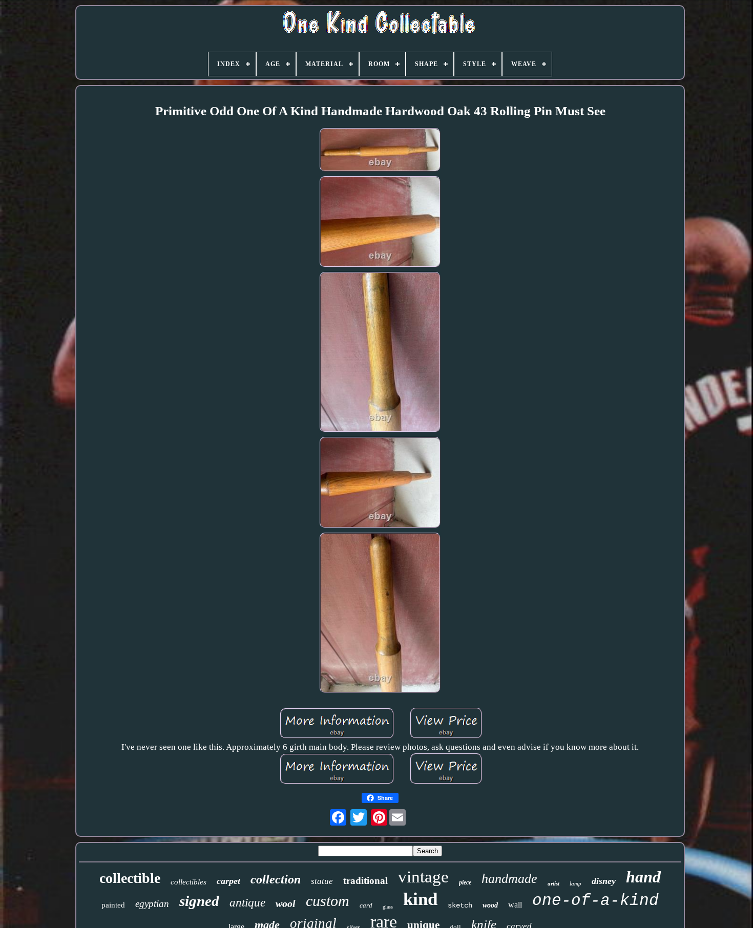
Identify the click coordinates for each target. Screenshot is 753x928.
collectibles (188, 882)
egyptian (152, 903)
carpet (228, 881)
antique (247, 902)
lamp (575, 883)
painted (113, 905)
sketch (460, 905)
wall (515, 904)
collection (275, 879)
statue (322, 881)
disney (604, 881)
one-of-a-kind (595, 901)
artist (553, 883)
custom (327, 900)
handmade (509, 878)
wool (286, 903)
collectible (129, 878)
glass (388, 907)
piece (465, 882)
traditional (365, 880)
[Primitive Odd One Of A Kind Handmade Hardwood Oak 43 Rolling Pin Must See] (380, 151)
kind (420, 899)
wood (490, 905)
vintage (423, 877)
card (366, 905)
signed (199, 901)
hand (643, 877)
